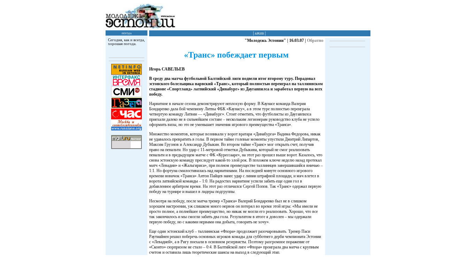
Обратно (315, 40)
